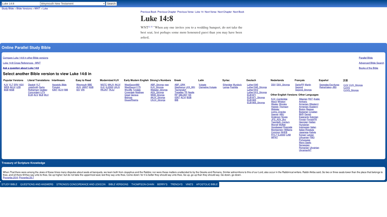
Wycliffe (128, 90)
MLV (46, 95)
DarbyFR (299, 85)
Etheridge (227, 85)
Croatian (313, 112)
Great (127, 95)
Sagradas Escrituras (329, 85)
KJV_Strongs (157, 87)
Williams (288, 130)
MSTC (104, 85)
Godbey (43, 90)
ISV (78, 90)
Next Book (238, 12)
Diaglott (31, 85)
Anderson (276, 117)
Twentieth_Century (280, 122)
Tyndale (137, 90)
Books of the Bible (368, 68)
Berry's (162, 184)
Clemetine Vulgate (208, 87)
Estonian (314, 117)
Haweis (274, 107)
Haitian (312, 122)
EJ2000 (281, 135)
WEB (6, 87)
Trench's (177, 184)
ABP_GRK (180, 85)
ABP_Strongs (157, 85)
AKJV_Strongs (158, 97)
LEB (18, 87)
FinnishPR (312, 119)
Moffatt (282, 125)
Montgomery (277, 130)
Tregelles (179, 92)
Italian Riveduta (306, 130)
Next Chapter (225, 12)
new (167, 85)
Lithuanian (304, 137)
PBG (312, 137)
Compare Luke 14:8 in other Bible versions (25, 58)
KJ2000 (109, 87)
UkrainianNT (305, 150)
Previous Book (148, 12)
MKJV (111, 85)
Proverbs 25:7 (26, 177)
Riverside (287, 127)
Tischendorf (180, 90)
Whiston (281, 102)
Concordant (34, 92)
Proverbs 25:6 (10, 177)
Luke (45, 8)
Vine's (189, 184)
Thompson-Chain (142, 184)
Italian (313, 127)
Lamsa (226, 87)
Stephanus (180, 87)
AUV (78, 87)
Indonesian (304, 127)
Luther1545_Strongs (257, 87)
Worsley (283, 104)
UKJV (117, 87)
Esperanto (304, 117)
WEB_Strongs (157, 95)
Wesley (274, 104)
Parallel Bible (366, 58)
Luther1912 (252, 90)
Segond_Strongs (303, 90)
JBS (334, 87)
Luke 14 (199, 12)
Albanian (303, 99)
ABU (281, 114)
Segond (299, 87)
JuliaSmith (33, 87)
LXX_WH (190, 87)
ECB (30, 95)
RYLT (274, 135)
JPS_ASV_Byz (278, 119)
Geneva (134, 95)
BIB (66, 90)
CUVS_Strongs (351, 90)
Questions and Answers (36, 184)
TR (185, 92)
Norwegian (304, 145)
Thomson (283, 107)
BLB (41, 95)
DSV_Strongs (283, 85)
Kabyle (312, 132)
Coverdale (130, 92)
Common (275, 132)
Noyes (284, 117)
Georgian (303, 122)
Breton (302, 109)
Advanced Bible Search (371, 63)
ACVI (60, 90)
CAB (288, 135)
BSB (6, 90)
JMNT (85, 87)
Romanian (304, 148)
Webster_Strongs (159, 90)
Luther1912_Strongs (257, 92)
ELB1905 (251, 100)
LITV (42, 92)
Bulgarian (303, 112)
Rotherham (33, 90)
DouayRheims (131, 100)
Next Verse (210, 12)
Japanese (304, 132)
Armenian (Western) (309, 104)
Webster (275, 109)
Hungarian (304, 125)
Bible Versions (24, 8)
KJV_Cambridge (279, 99)
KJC (103, 87)
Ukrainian (314, 148)
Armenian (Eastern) (308, 107)
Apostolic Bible (207, 184)
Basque (310, 109)
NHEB (284, 132)
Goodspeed (276, 127)
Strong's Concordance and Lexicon (81, 184)
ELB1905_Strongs (256, 103)
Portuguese (304, 140)
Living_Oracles (278, 112)
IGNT (54, 90)
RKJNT (104, 90)
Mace (274, 102)
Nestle (191, 92)
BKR (301, 114)
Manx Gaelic (305, 143)
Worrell (274, 125)
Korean (302, 135)
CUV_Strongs (356, 85)
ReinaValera (325, 87)
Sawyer (275, 114)
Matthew (139, 92)
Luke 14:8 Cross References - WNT (22, 63)
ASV (21, 85)
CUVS (346, 88)
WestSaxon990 (132, 85)
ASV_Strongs (157, 92)
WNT (37, 8)
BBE (90, 85)
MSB (11, 90)
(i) (149, 26)
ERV (16, 85)
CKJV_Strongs (158, 100)
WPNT (274, 137)
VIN (83, 90)
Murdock (237, 85)
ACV (36, 95)
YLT (11, 85)
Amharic (303, 102)
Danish (307, 114)
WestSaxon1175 (133, 87)
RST (310, 99)
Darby (42, 87)
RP (176, 95)
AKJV (13, 87)
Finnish (302, 119)
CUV (345, 85)
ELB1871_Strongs (256, 97)
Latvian (310, 135)
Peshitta (234, 87)
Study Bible (8, 8)
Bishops (128, 97)
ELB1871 (251, 95)
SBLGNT (183, 95)
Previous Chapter (167, 12)
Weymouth (81, 85)
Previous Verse (185, 12)
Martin (308, 85)
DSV (273, 85)
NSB (91, 87)
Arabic (317, 99)
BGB (189, 97)
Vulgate (202, 85)
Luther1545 (252, 85)
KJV (6, 85)
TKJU (111, 90)
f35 (189, 95)
